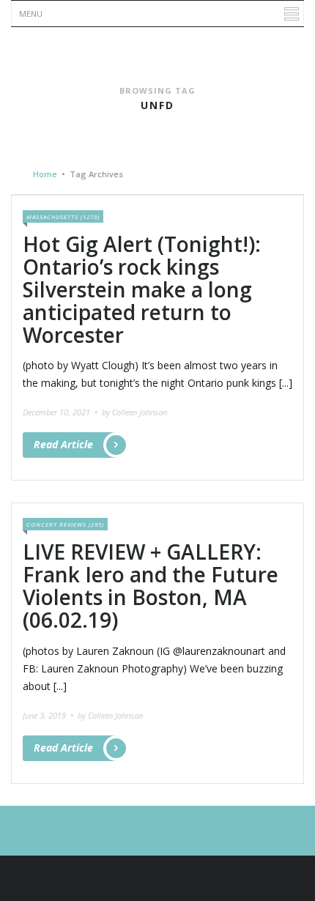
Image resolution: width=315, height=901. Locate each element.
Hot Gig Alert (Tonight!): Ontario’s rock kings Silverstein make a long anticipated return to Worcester (142, 289)
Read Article (63, 444)
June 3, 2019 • (49, 715)
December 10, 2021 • (61, 412)
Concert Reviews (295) (65, 524)
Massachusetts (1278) (63, 216)
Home (45, 173)
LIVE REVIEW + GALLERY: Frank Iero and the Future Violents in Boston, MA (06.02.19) (150, 585)
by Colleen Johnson (134, 412)
